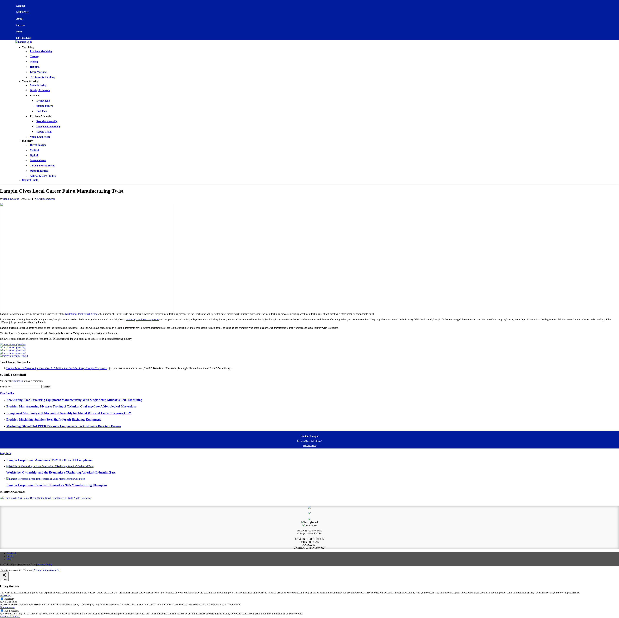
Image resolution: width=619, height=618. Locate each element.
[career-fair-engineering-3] (14, 356)
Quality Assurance (40, 90)
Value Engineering (40, 136)
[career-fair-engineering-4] (13, 344)
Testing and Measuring (42, 165)
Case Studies (7, 393)
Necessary (9, 598)
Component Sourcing (48, 126)
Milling (34, 61)
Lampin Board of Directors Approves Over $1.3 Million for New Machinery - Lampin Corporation (56, 368)
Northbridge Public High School (81, 314)
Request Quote (30, 180)
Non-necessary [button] (7, 607)
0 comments (48, 198)
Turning (34, 56)
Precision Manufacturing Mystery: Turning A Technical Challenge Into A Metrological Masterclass (71, 406)
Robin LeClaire (11, 198)
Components (43, 100)
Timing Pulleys (44, 105)
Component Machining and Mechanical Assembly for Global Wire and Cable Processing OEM (69, 413)
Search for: (5, 386)
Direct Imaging (38, 145)
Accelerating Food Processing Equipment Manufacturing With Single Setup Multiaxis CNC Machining (74, 400)
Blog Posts (5, 453)
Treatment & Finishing (42, 77)
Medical (34, 150)
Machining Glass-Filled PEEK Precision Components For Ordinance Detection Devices (63, 426)
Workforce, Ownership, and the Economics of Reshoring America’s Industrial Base (60, 472)
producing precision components (142, 319)
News (38, 198)
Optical (34, 155)
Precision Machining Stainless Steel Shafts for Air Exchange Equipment (53, 419)
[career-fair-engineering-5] (13, 353)
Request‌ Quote (309, 445)
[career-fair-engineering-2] (13, 350)
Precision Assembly (46, 121)
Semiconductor (38, 160)
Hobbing (34, 66)
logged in (18, 381)
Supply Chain (44, 131)
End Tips (41, 111)
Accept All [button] (54, 570)
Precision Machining (41, 51)
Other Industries (39, 170)
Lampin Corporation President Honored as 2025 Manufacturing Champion (56, 485)
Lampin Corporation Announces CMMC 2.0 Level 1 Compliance (49, 460)
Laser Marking (38, 72)
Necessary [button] (5, 595)
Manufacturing (38, 85)
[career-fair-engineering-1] (13, 347)
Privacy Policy (44, 564)
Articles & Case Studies (43, 176)
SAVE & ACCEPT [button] (10, 616)
